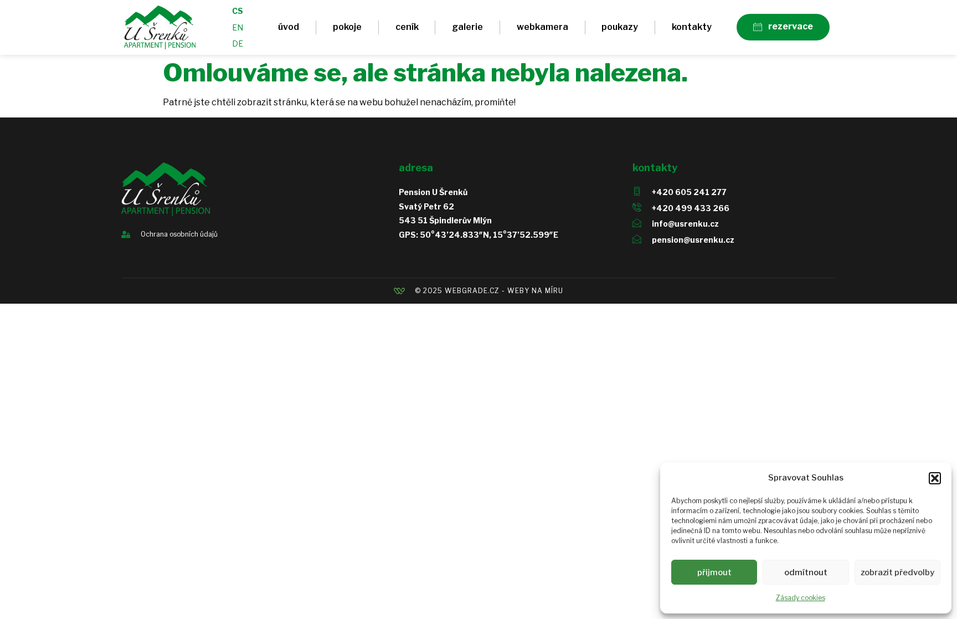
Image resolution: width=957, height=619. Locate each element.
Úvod (288, 27)
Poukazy (619, 27)
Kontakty (692, 27)
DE (237, 43)
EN (237, 27)
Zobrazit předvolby (897, 572)
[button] (934, 478)
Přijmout (714, 572)
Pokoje (347, 27)
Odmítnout (805, 572)
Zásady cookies (800, 598)
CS (237, 11)
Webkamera (542, 27)
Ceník (407, 27)
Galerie (467, 27)
